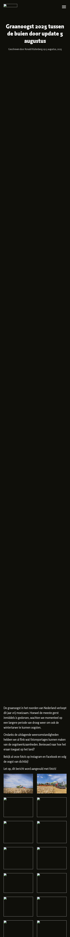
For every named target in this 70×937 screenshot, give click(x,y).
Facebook (51, 757)
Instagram (36, 757)
